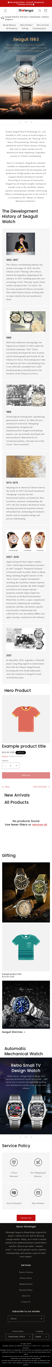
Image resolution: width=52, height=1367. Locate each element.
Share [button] (7, 787)
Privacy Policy (26, 1278)
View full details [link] (40, 787)
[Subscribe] (41, 1319)
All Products (12, 28)
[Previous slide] (20, 122)
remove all (39, 824)
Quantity (5, 760)
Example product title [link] (12, 974)
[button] (5, 11)
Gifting (25, 28)
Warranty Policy (26, 1290)
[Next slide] (31, 122)
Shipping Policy (26, 1284)
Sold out (26, 775)
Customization (39, 28)
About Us (26, 1296)
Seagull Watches (12, 1032)
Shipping (5, 756)
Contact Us (26, 1218)
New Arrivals (43, 25)
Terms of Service (26, 1272)
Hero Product (26, 25)
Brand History (9, 25)
